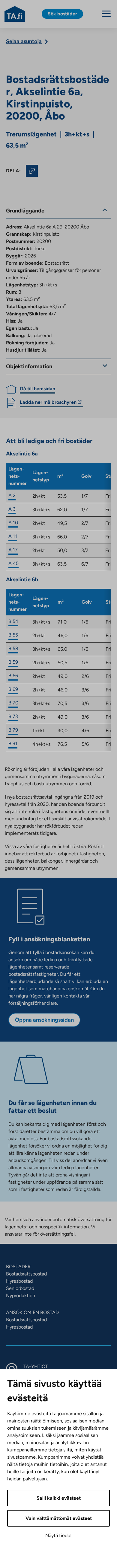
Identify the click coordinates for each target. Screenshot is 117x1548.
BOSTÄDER (18, 1266)
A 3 (12, 509)
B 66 (13, 675)
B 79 (13, 730)
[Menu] (106, 13)
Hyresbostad (19, 1281)
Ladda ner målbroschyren (48, 403)
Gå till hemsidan (37, 388)
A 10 (13, 522)
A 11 (12, 536)
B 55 (13, 635)
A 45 (13, 563)
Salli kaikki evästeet (59, 1498)
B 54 (13, 621)
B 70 (13, 703)
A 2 (12, 495)
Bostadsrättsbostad (26, 1274)
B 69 (13, 689)
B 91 (12, 743)
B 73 (13, 716)
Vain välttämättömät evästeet (59, 1518)
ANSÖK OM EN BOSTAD (32, 1312)
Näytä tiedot (58, 1535)
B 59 (13, 662)
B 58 (13, 648)
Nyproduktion (20, 1295)
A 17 (13, 550)
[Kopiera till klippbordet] (32, 171)
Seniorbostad (20, 1288)
